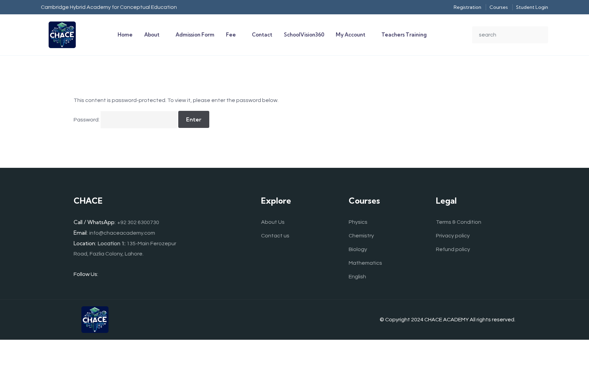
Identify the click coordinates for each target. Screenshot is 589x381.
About (152, 34)
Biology (358, 249)
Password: (87, 119)
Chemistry (361, 235)
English (357, 276)
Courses (498, 7)
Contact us (275, 235)
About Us (273, 222)
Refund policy (453, 249)
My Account (350, 34)
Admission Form (195, 34)
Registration (467, 7)
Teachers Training (404, 34)
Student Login (532, 7)
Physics (358, 222)
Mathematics (365, 263)
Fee (231, 34)
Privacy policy (453, 235)
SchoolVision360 (304, 34)
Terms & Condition (458, 222)
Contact (262, 34)
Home (125, 34)
